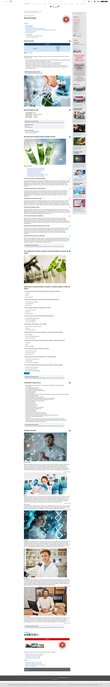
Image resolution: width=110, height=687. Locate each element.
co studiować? (66, 3)
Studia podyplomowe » (76, 23)
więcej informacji (67, 471)
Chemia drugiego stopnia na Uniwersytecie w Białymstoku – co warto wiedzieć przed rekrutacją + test (79, 196)
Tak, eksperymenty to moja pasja (31, 301)
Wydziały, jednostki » (76, 29)
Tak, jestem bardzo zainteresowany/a (32, 318)
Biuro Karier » (75, 26)
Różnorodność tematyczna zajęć (33, 172)
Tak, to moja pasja (28, 334)
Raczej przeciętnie (28, 360)
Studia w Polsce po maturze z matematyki (34, 655)
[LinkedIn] (35, 635)
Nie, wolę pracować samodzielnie (31, 362)
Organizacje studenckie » (77, 27)
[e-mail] (27, 635)
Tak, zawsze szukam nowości (31, 350)
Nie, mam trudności (29, 313)
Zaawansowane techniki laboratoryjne (34, 170)
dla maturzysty (34, 3)
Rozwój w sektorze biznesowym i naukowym (35, 176)
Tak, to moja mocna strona (30, 310)
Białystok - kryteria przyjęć (31, 666)
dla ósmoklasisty (82, 3)
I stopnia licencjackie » (76, 19)
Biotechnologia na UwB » (30, 27)
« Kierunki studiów (33, 11)
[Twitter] (32, 635)
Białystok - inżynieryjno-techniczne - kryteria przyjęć (35, 664)
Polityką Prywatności (63, 684)
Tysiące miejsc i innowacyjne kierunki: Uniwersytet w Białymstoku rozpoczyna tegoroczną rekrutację (79, 105)
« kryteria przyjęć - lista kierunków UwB (31, 12)
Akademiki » (75, 28)
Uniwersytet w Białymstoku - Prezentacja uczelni (32, 641)
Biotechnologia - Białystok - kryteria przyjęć (34, 662)
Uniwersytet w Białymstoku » (77, 13)
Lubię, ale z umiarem (29, 303)
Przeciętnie (27, 311)
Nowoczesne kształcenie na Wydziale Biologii (36, 168)
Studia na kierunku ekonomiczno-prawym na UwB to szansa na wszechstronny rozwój (78, 134)
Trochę (26, 295)
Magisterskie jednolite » (77, 20)
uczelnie (39, 3)
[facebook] (74, 52)
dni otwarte (44, 3)
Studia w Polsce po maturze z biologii (33, 656)
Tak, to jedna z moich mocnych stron (32, 359)
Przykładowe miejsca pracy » (31, 31)
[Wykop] (37, 635)
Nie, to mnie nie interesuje (30, 338)
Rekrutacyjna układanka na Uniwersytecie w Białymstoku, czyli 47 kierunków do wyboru (79, 93)
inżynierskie (55, 3)
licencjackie (50, 3)
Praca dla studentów (62, 677)
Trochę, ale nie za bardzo (30, 352)
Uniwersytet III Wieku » (76, 25)
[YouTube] (77, 52)
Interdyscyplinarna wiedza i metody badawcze (36, 169)
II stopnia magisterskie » (77, 21)
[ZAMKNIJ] (100, 684)
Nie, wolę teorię (28, 305)
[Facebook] (30, 635)
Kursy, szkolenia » (76, 24)
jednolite (60, 3)
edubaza (77, 3)
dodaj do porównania (29, 52)
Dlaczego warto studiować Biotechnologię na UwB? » (36, 28)
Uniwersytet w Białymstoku (29, 15)
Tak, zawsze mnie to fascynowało (31, 367)
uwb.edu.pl (75, 48)
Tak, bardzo (27, 293)
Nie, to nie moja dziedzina (30, 321)
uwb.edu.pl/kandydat (29, 127)
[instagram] (80, 52)
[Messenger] (25, 635)
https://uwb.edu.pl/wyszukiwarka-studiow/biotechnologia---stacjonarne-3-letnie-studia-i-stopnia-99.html (44, 122)
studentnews (72, 3)
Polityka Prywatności (55, 679)
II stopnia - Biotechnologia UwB (32, 37)
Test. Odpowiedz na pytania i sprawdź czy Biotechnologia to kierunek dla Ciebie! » (41, 29)
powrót (26, 669)
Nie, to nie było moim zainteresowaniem (32, 370)
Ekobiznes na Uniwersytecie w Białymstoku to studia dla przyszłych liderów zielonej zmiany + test (78, 121)
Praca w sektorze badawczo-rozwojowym (35, 173)
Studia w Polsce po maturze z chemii (33, 658)
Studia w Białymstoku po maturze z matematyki (35, 654)
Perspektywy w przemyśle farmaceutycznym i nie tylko (37, 174)
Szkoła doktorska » (76, 22)
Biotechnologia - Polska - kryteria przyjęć (33, 663)
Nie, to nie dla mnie (29, 297)
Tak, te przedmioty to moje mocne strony (33, 326)
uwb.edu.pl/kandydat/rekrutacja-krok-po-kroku (33, 73)
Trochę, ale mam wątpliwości (30, 319)
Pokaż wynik (27, 373)
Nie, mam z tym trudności (30, 329)
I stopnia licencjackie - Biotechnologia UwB (34, 35)
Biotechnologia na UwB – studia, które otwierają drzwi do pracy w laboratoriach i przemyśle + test (79, 179)
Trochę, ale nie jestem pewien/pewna (32, 336)
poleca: (29, 3)
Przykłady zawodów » (30, 32)
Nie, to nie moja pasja (29, 346)
